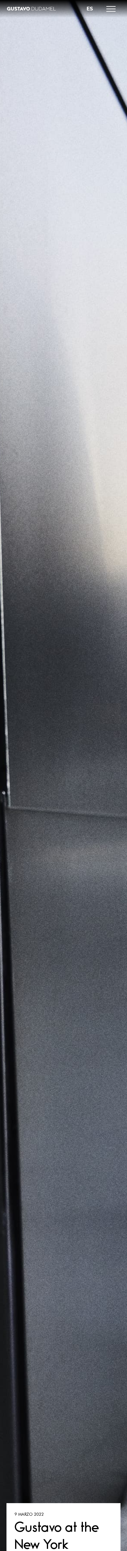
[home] (31, 8)
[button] (111, 9)
